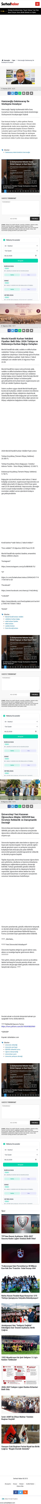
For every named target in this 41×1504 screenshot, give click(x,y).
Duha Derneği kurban (11, 628)
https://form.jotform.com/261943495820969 (18, 1026)
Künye (15, 1484)
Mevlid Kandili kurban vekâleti (14, 617)
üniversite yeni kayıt (11, 1047)
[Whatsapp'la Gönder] (19, 93)
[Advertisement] (20, 36)
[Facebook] (9, 93)
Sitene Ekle (20, 1486)
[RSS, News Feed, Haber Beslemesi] (25, 1492)
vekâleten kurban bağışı (12, 619)
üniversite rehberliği (11, 1045)
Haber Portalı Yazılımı (11, 1499)
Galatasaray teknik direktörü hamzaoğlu (17, 152)
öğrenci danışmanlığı (11, 1052)
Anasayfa (8, 1484)
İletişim (21, 1484)
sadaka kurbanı (10, 626)
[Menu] (37, 4)
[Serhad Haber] (10, 4)
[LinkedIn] (16, 93)
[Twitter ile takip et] (20, 1492)
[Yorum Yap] (31, 93)
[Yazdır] (27, 93)
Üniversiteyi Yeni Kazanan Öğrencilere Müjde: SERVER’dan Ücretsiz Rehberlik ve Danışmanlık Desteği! (23, 11)
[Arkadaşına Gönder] (23, 93)
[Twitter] (12, 93)
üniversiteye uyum (10, 1054)
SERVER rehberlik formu (12, 1049)
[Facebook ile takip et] (15, 1492)
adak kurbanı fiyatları (11, 621)
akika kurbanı (9, 623)
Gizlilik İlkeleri (30, 1484)
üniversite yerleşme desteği (13, 1056)
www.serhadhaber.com (7, 1503)
